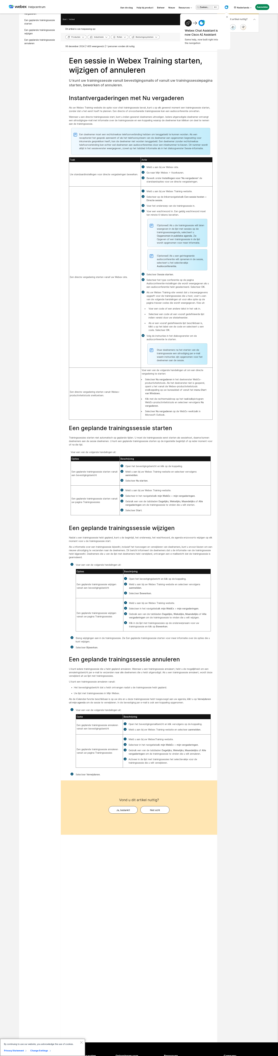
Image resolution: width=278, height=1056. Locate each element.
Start (65, 19)
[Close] (81, 1042)
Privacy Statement (14, 1050)
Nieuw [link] (171, 7)
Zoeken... (204, 7)
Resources (184, 7)
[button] (226, 7)
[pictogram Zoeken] (198, 7)
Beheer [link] (161, 7)
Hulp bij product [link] (145, 7)
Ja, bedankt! (123, 810)
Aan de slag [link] (126, 7)
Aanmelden (262, 7)
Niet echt (155, 810)
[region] (42, 1047)
